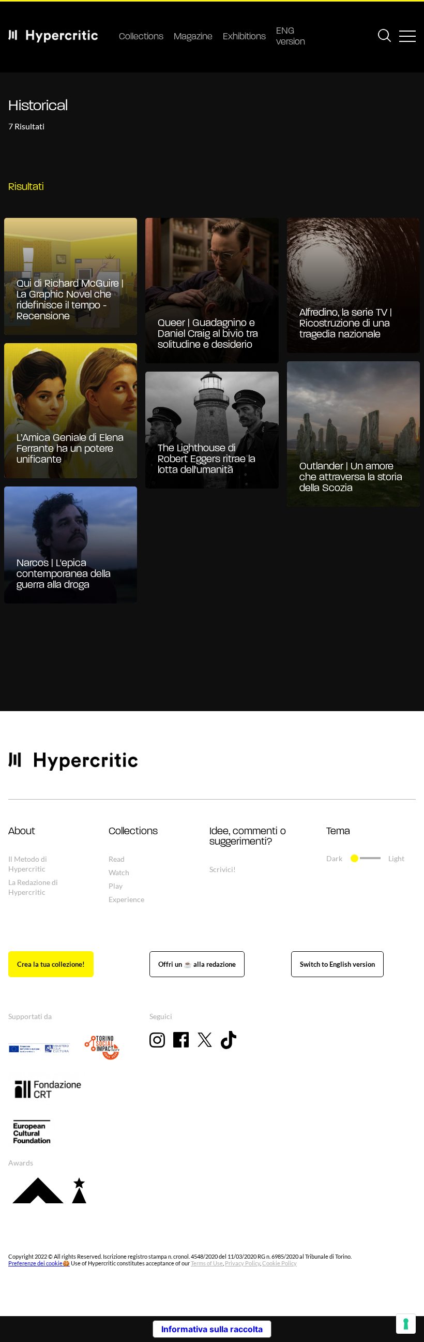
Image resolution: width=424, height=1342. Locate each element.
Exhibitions (244, 37)
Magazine (193, 37)
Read (117, 858)
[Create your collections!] (51, 964)
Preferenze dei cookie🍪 (39, 1263)
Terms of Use (207, 1263)
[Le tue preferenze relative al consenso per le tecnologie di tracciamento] (406, 1324)
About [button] (21, 832)
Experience (126, 899)
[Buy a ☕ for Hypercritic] (197, 964)
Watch (119, 872)
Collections (141, 37)
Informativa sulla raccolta (212, 1329)
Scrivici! (222, 869)
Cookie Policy (279, 1263)
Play (116, 885)
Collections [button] (133, 832)
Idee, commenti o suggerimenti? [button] (247, 837)
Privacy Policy (242, 1263)
